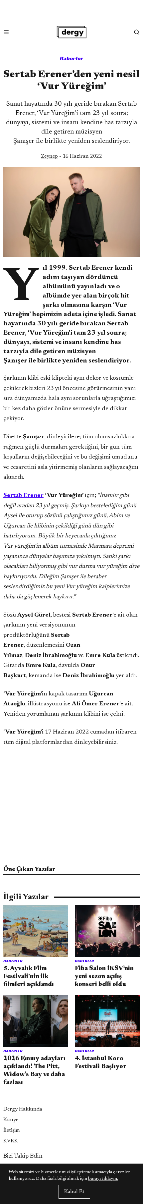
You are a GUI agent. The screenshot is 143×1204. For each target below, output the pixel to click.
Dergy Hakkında (22, 1109)
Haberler (71, 58)
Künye (10, 1119)
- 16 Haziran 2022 (71, 156)
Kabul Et (74, 1191)
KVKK (10, 1141)
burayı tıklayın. (103, 1179)
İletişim (11, 1130)
